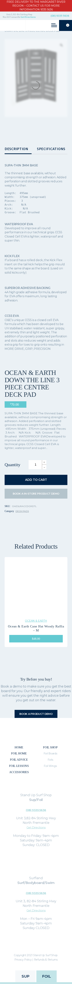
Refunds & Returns (46, 959)
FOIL (46, 976)
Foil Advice (19, 759)
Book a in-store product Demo (36, 493)
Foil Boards (50, 753)
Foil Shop (50, 747)
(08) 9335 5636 (60, 15)
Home (19, 747)
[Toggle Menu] (54, 25)
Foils (50, 759)
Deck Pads (22, 511)
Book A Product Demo (36, 714)
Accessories (19, 772)
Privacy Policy (23, 959)
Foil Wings (50, 766)
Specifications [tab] (51, 149)
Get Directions (28, 17)
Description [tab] (16, 149)
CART (67, 25)
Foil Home (19, 753)
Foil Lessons (19, 765)
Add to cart (36, 480)
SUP (25, 976)
